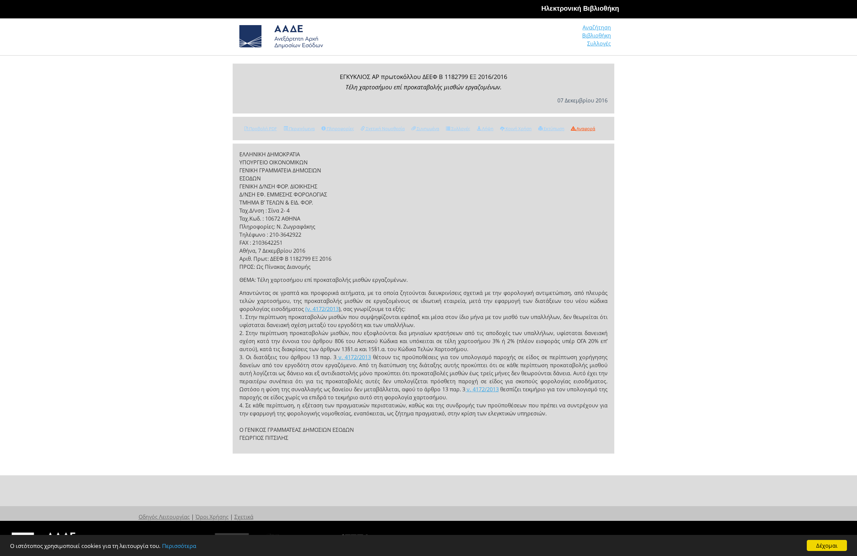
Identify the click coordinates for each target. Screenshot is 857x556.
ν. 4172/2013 (353, 357)
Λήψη (487, 129)
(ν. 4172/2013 (322, 309)
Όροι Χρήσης (212, 517)
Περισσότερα (179, 546)
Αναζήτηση (596, 27)
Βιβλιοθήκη (596, 35)
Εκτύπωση (553, 129)
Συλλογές (599, 43)
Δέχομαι (827, 545)
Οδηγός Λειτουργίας (164, 517)
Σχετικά (243, 517)
